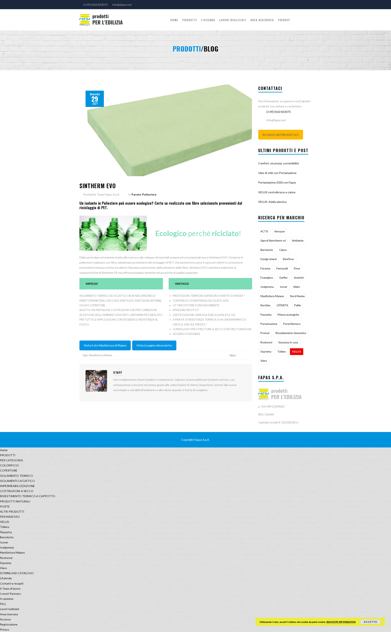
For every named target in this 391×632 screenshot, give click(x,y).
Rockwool (266, 342)
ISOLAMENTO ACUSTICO (17, 481)
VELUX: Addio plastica (272, 201)
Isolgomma (267, 286)
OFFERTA (282, 305)
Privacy (284, 20)
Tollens (281, 351)
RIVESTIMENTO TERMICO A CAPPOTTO (27, 496)
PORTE (5, 506)
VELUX (296, 351)
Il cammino (6, 598)
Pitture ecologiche (288, 314)
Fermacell (282, 268)
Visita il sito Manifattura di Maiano (105, 345)
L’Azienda (208, 20)
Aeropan (279, 231)
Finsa (297, 268)
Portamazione (268, 323)
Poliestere (149, 194)
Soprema (265, 351)
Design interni (268, 259)
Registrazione (9, 624)
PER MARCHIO (10, 516)
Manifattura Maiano (100, 355)
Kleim (296, 286)
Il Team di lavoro (10, 588)
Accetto (370, 622)
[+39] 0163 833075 (279, 111)
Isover (283, 286)
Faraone (265, 268)
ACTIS (264, 231)
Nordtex (265, 305)
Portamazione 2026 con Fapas (277, 182)
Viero (263, 360)
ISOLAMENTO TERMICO (16, 475)
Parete (136, 194)
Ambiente (297, 240)
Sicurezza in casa (288, 342)
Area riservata (262, 20)
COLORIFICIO (9, 465)
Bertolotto (266, 250)
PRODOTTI (189, 20)
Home (174, 20)
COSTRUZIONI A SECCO (16, 491)
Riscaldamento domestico (291, 333)
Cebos (283, 250)
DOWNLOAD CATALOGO (17, 573)
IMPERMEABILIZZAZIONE (17, 486)
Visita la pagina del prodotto (154, 345)
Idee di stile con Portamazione (277, 173)
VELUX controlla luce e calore (276, 192)
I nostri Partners (10, 593)
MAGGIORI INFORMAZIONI (341, 621)
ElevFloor (288, 259)
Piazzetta (265, 314)
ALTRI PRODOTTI (12, 511)
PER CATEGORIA (11, 460)
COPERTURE (8, 470)
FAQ (3, 604)
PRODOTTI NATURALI (15, 501)
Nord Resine (297, 296)
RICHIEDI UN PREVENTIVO (280, 134)
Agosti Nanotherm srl (273, 240)
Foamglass (266, 277)
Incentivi (299, 277)
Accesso (5, 619)
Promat (264, 333)
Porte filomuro (292, 323)
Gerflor (283, 277)
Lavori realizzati (232, 20)
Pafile (297, 305)
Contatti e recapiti (11, 583)
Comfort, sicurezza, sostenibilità (278, 163)
